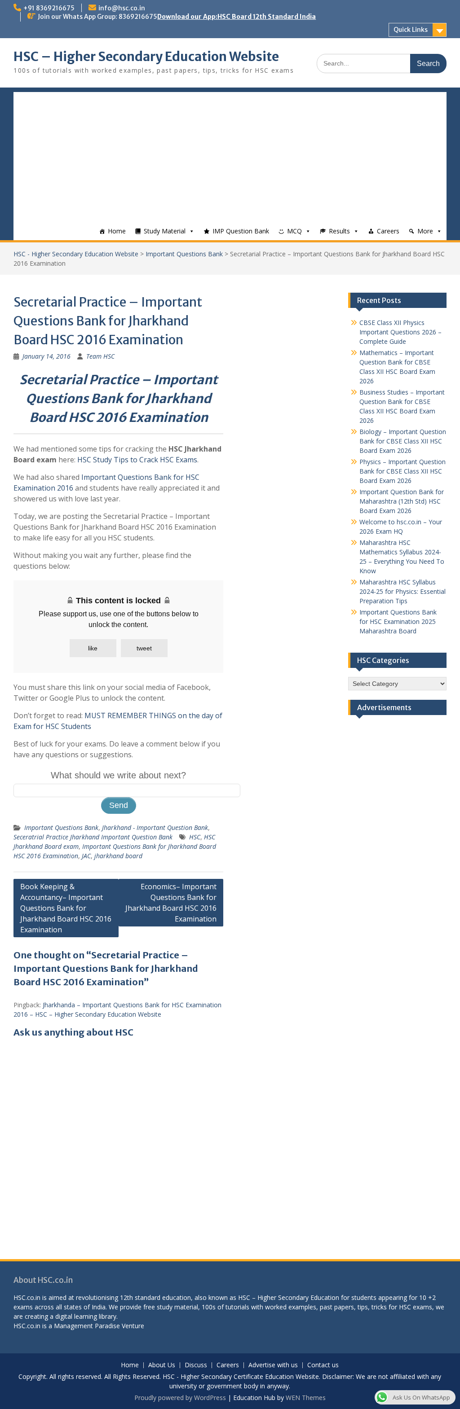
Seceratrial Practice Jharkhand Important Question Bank (92, 837)
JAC (86, 856)
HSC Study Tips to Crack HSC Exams (137, 460)
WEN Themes (306, 1397)
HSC (194, 837)
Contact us (323, 1365)
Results (339, 231)
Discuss (196, 1365)
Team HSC (100, 356)
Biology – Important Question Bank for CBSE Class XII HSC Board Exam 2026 (402, 441)
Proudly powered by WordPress (180, 1397)
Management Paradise (87, 1325)
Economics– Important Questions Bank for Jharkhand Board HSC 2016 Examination (171, 903)
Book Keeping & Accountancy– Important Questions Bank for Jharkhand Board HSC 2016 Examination (65, 908)
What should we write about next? (118, 775)
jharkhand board (118, 856)
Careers (388, 231)
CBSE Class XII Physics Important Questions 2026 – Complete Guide (400, 332)
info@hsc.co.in (121, 8)
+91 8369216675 (49, 8)
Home (117, 231)
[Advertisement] (229, 155)
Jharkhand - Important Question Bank (155, 827)
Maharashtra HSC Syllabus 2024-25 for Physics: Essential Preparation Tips (402, 591)
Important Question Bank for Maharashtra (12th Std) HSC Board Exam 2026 (401, 501)
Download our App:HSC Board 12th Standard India (236, 17)
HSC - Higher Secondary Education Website (75, 254)
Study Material (165, 231)
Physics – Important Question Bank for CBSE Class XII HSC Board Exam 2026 (402, 471)
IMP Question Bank (240, 231)
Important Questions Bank (184, 254)
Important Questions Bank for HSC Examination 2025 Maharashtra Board (398, 621)
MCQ (294, 231)
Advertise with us (273, 1365)
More (425, 231)
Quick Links (411, 30)
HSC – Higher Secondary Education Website (146, 56)
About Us (161, 1365)
